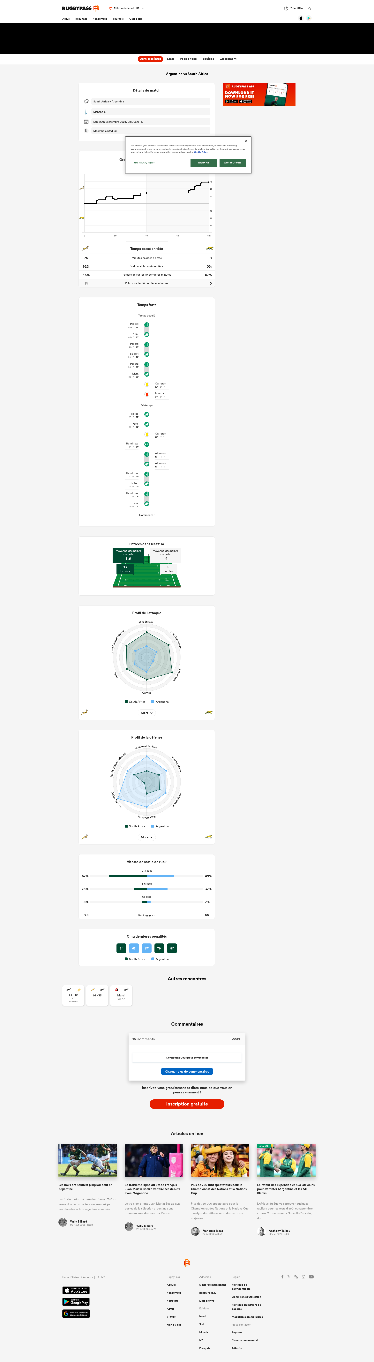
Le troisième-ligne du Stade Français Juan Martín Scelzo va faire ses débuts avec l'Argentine (152, 1189)
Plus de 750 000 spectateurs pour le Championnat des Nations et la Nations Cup (219, 1189)
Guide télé (136, 19)
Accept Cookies (232, 162)
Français (204, 1348)
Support (237, 1332)
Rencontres (100, 19)
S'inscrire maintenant (212, 1285)
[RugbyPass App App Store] (100, 1290)
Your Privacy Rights (144, 162)
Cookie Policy (201, 152)
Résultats (81, 19)
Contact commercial (245, 1340)
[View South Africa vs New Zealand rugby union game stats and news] (97, 995)
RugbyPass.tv (207, 1293)
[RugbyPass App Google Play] (100, 1302)
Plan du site (174, 1325)
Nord (202, 1316)
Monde (203, 1332)
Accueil (171, 1285)
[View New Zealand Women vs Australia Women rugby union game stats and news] (73, 995)
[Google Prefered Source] (100, 1314)
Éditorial (237, 1348)
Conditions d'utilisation (246, 1297)
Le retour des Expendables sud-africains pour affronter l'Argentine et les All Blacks (286, 1189)
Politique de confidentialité (241, 1287)
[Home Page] (80, 8)
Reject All (203, 162)
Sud (201, 1324)
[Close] (246, 141)
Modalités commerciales (247, 1317)
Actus (66, 19)
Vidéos (171, 1317)
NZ (201, 1340)
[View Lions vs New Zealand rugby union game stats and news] (121, 995)
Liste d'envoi (207, 1301)
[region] (188, 155)
